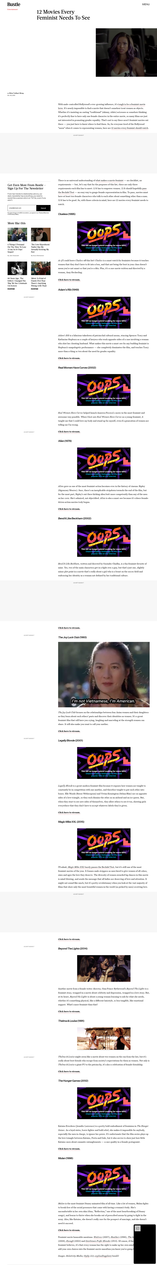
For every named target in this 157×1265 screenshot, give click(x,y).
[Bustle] (13, 4)
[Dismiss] (153, 1226)
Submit (43, 208)
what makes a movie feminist (109, 180)
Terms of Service (44, 213)
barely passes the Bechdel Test (91, 867)
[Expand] (136, 1226)
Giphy (87, 1255)
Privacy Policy (14, 214)
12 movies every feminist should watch (129, 128)
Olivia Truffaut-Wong (16, 93)
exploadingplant (103, 1255)
